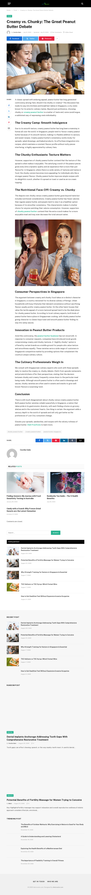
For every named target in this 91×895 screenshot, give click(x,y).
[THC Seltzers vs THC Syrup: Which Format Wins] (13, 587)
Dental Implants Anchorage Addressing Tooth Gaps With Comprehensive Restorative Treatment (49, 549)
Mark (10, 803)
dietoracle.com (58, 887)
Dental (10, 732)
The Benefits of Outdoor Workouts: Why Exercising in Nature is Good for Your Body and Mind (52, 826)
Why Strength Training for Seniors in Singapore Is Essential (44, 572)
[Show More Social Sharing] (57, 38)
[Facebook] (9, 105)
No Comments (57, 32)
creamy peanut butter (33, 432)
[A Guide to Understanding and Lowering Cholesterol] (13, 839)
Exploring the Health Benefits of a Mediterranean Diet (41, 848)
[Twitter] (9, 111)
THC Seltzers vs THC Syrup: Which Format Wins (39, 584)
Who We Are (52, 881)
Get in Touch (39, 881)
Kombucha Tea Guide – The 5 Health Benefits (62, 497)
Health (10, 795)
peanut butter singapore (52, 432)
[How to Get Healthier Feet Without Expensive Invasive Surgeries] (13, 599)
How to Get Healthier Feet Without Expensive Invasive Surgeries (45, 596)
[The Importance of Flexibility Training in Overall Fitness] (13, 863)
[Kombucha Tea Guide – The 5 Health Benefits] (65, 482)
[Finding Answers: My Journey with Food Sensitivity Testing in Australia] (25, 482)
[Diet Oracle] (45, 3)
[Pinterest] (9, 122)
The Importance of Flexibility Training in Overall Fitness (42, 860)
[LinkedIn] (9, 117)
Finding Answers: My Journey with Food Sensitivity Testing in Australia (24, 497)
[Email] (9, 128)
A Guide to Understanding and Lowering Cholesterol (41, 836)
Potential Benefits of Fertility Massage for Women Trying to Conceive (47, 560)
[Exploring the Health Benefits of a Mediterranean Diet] (13, 851)
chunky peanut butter (15, 432)
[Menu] (9, 3)
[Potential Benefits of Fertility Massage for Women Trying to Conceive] (13, 563)
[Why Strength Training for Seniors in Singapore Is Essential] (13, 575)
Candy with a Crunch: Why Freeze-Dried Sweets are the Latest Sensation (24, 510)
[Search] (82, 3)
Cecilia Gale (17, 32)
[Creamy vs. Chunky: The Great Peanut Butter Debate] (45, 68)
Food (9, 16)
